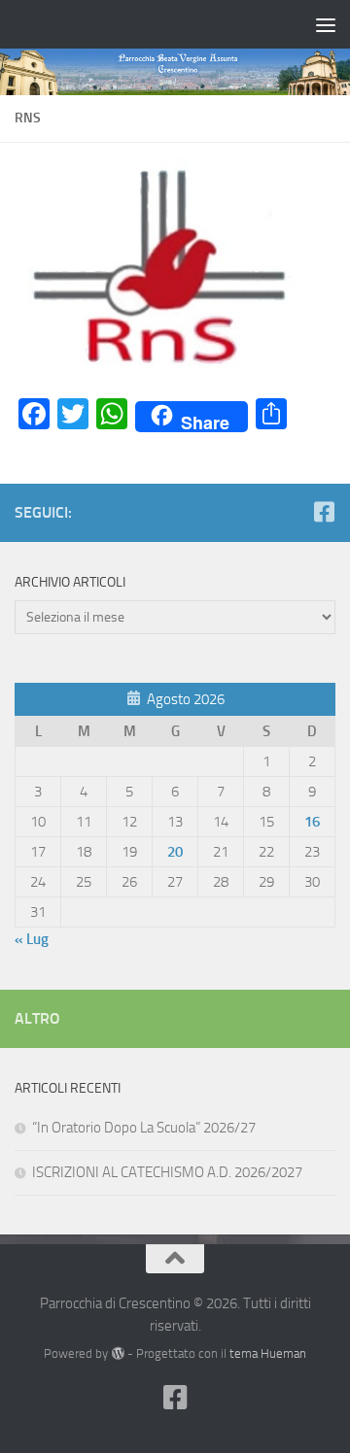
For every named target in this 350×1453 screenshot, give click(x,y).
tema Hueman (267, 1353)
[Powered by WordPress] (117, 1353)
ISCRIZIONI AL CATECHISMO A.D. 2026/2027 (167, 1172)
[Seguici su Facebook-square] (323, 512)
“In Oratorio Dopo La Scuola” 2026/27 (144, 1127)
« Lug (32, 939)
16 (312, 821)
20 (175, 852)
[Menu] (325, 24)
